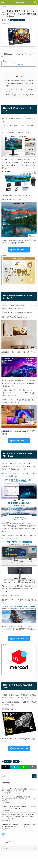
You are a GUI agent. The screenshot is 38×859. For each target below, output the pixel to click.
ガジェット (14, 20)
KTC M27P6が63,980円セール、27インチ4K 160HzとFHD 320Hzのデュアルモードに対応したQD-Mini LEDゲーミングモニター (18, 817)
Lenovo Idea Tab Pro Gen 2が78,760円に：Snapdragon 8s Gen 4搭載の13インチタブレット (19, 791)
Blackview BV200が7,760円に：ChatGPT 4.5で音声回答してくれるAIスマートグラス (18, 808)
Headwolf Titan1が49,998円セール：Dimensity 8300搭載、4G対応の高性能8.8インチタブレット (18, 826)
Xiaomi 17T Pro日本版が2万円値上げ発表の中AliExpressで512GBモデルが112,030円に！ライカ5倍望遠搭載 (18, 799)
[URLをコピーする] (32, 767)
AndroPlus (19, 2)
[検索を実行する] (34, 776)
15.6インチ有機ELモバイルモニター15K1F (20, 95)
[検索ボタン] (35, 2)
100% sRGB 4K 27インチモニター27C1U (20, 80)
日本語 (3, 834)
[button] (5, 767)
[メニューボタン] (2, 2)
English (3, 836)
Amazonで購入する (20, 249)
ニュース (21, 20)
